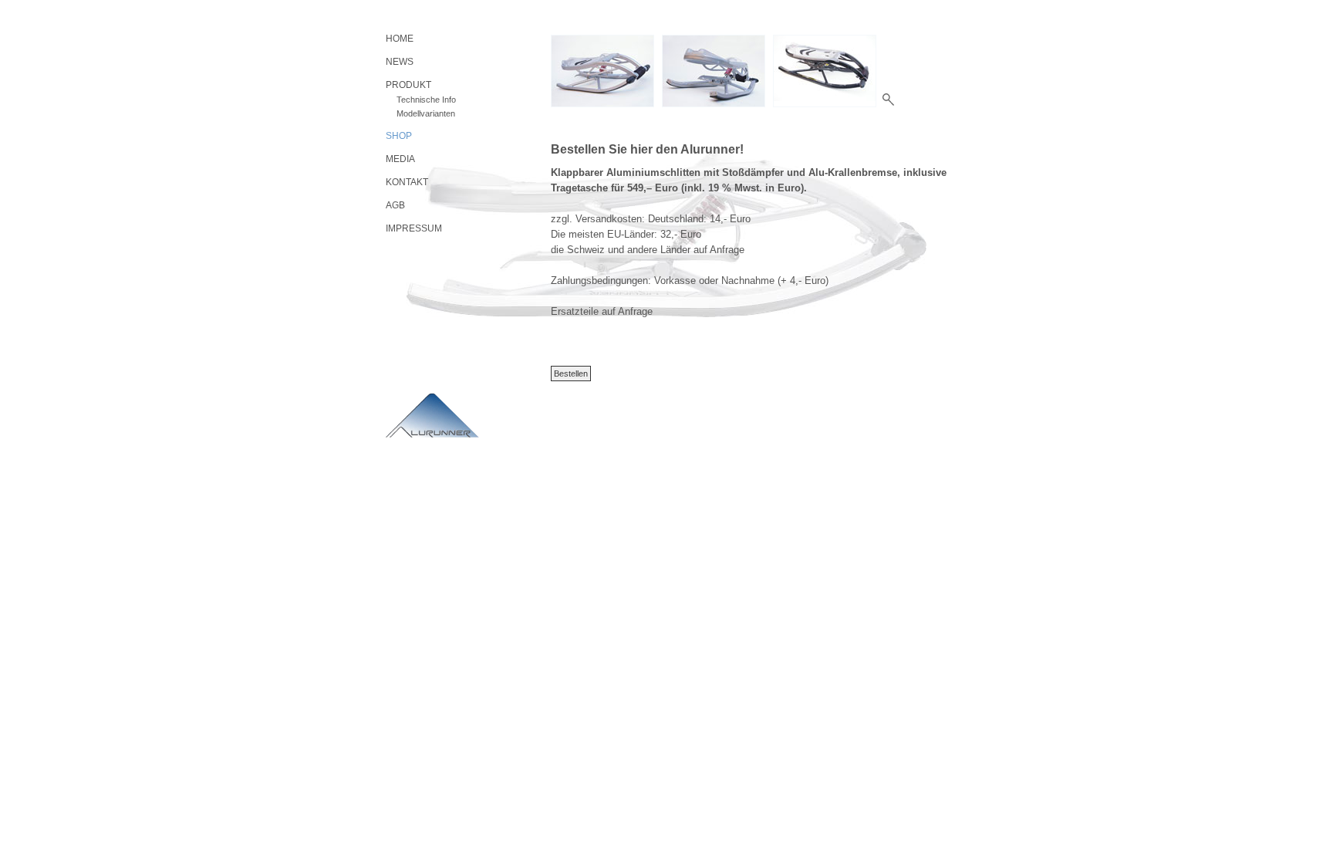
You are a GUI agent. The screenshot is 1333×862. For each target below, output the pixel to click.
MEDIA (400, 159)
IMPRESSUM (414, 228)
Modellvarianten (426, 113)
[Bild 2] (713, 71)
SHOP (399, 135)
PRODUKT (408, 84)
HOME (399, 38)
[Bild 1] (602, 71)
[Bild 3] (824, 71)
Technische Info (426, 99)
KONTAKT (407, 182)
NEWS (399, 61)
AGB (395, 205)
